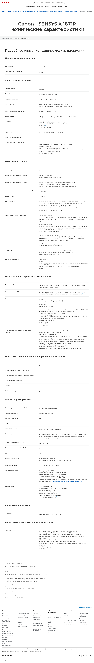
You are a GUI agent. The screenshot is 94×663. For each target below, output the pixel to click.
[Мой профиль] (90, 2)
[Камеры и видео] (35, 6)
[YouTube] (90, 655)
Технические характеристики (21, 38)
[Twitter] (86, 655)
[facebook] (79, 655)
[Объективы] (43, 6)
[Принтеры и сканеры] (57, 6)
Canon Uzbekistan (7, 655)
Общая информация (7, 38)
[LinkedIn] (83, 655)
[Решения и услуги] (69, 6)
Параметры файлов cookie (36, 651)
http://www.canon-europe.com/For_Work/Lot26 (67, 481)
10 (56, 496)
